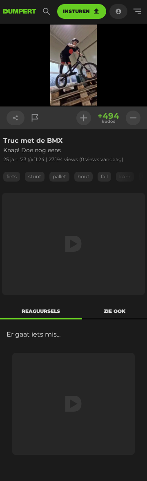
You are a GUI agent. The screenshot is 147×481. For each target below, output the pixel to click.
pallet (59, 176)
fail (104, 176)
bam (125, 176)
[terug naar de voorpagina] (19, 11)
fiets (12, 176)
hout (83, 176)
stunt (34, 176)
